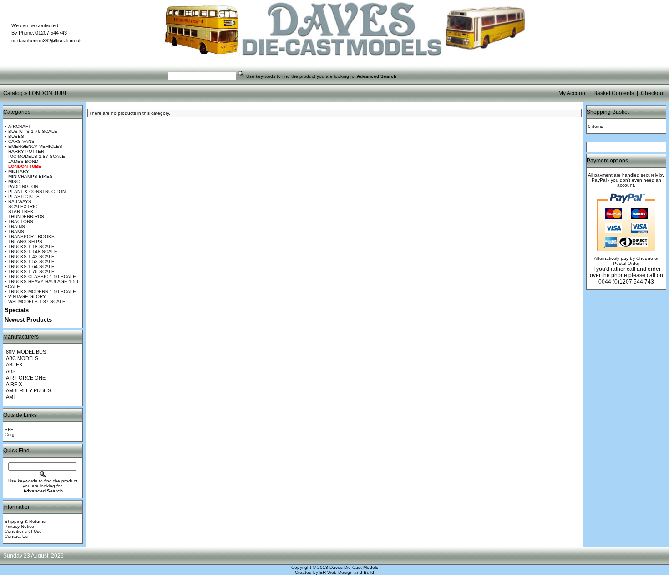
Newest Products (28, 319)
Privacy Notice (19, 526)
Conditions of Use (23, 531)
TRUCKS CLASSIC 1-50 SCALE (42, 276)
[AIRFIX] (43, 384)
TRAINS (16, 226)
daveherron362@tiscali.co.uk (49, 40)
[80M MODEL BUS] (43, 352)
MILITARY (18, 171)
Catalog (13, 93)
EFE (9, 429)
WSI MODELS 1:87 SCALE (37, 301)
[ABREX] (43, 365)
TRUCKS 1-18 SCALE (31, 246)
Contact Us (16, 536)
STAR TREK (21, 211)
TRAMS (16, 231)
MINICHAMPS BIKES (30, 176)
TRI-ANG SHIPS (25, 241)
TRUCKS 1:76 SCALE (31, 271)
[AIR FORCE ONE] (43, 378)
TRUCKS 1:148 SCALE (32, 251)
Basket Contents (613, 93)
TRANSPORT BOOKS (31, 236)
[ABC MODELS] (43, 358)
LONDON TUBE (48, 93)
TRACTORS (20, 221)
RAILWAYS (19, 201)
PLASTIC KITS (24, 196)
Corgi (10, 434)
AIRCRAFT (19, 126)
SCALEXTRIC (22, 206)
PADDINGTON (23, 186)
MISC (14, 181)
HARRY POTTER (26, 151)
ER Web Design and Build (346, 572)
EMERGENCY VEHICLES (35, 146)
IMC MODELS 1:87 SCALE (36, 156)
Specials (17, 310)
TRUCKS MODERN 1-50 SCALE (42, 291)
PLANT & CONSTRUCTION (37, 191)
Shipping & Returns (25, 521)
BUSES (16, 136)
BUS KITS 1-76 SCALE (32, 131)
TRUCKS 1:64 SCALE (31, 266)
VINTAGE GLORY (27, 296)
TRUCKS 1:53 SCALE (31, 261)
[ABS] (43, 372)
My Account (572, 93)
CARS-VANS (21, 141)
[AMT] (43, 397)
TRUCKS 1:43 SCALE (31, 256)
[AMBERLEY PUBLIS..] (43, 391)
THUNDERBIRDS (26, 216)
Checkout (652, 93)
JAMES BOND (23, 161)
